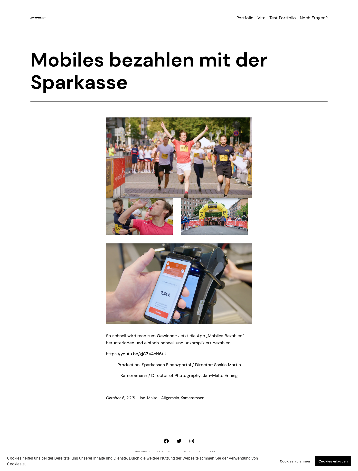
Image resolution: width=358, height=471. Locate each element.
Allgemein (170, 397)
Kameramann (192, 397)
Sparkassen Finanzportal (166, 365)
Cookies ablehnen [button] (295, 461)
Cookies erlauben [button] (333, 461)
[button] (29, 464)
